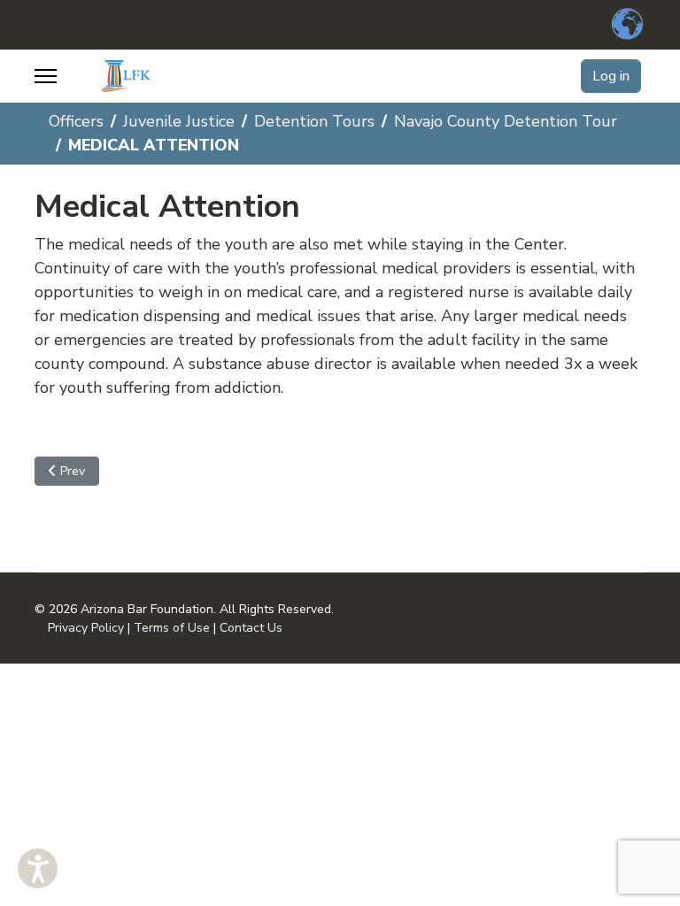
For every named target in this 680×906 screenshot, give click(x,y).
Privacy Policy (86, 627)
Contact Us (251, 627)
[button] (38, 868)
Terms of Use (172, 627)
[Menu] (46, 76)
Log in (611, 76)
